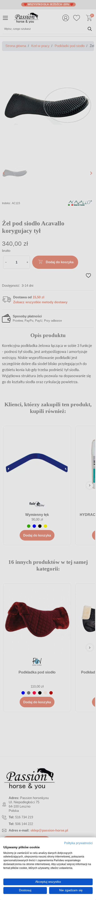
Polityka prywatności (78, 843)
